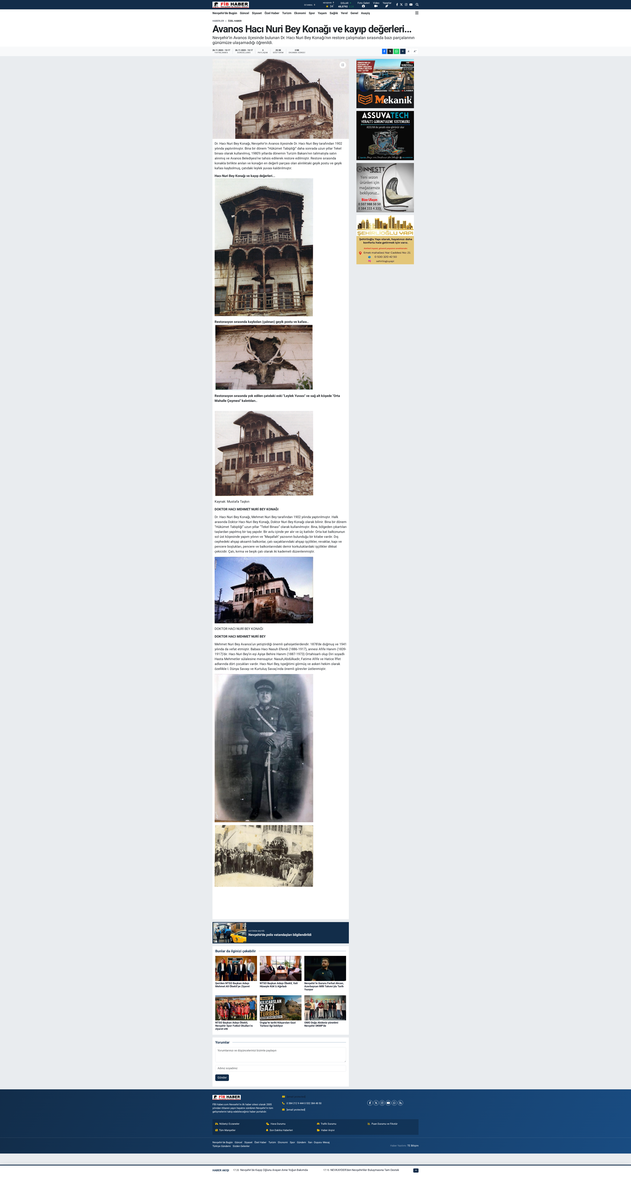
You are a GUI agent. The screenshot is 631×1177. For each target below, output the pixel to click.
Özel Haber (272, 13)
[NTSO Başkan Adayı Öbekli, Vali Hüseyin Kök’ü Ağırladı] (281, 968)
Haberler (218, 21)
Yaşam (322, 13)
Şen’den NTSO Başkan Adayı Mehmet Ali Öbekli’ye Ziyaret (232, 985)
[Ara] (417, 5)
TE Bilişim (413, 1145)
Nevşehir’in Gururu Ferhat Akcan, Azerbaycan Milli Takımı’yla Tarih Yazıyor (324, 986)
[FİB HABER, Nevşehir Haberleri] (230, 5)
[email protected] (296, 1096)
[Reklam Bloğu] (385, 83)
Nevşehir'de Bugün (224, 13)
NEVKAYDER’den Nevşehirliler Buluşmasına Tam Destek (364, 1170)
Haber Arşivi (328, 1130)
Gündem (301, 1142)
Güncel (244, 13)
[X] (376, 1103)
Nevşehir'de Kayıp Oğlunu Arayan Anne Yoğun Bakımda (274, 1170)
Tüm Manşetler (227, 1130)
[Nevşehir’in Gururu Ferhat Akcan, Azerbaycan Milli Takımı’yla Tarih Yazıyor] (325, 968)
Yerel (344, 13)
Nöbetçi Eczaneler (229, 1123)
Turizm (287, 13)
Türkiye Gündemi (221, 1146)
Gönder (222, 1077)
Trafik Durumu (328, 1123)
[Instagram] (382, 1103)
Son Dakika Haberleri (281, 1130)
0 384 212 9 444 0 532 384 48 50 (304, 1103)
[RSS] (400, 1103)
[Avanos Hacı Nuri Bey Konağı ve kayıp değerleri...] (280, 99)
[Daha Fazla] (403, 51)
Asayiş (365, 13)
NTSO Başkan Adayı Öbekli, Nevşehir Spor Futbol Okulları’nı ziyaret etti (234, 1025)
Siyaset (257, 13)
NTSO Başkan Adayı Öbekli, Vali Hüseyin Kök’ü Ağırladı (279, 985)
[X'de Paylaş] (390, 51)
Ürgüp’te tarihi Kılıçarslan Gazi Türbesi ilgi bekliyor (278, 1024)
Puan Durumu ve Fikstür (384, 1123)
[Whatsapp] (394, 1103)
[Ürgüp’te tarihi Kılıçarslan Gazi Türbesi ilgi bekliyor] (281, 1007)
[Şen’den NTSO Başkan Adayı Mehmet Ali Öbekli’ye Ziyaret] (236, 968)
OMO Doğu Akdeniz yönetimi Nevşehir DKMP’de (321, 1024)
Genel (354, 13)
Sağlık (334, 13)
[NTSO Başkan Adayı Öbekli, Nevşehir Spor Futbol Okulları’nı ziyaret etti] (236, 1007)
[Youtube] (388, 1103)
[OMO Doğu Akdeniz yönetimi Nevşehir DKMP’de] (325, 1007)
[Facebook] (370, 1103)
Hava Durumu (278, 1123)
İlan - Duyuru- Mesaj (319, 1142)
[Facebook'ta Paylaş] (384, 51)
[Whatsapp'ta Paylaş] (396, 51)
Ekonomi (300, 13)
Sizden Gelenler (241, 1146)
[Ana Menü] (417, 13)
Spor (312, 13)
